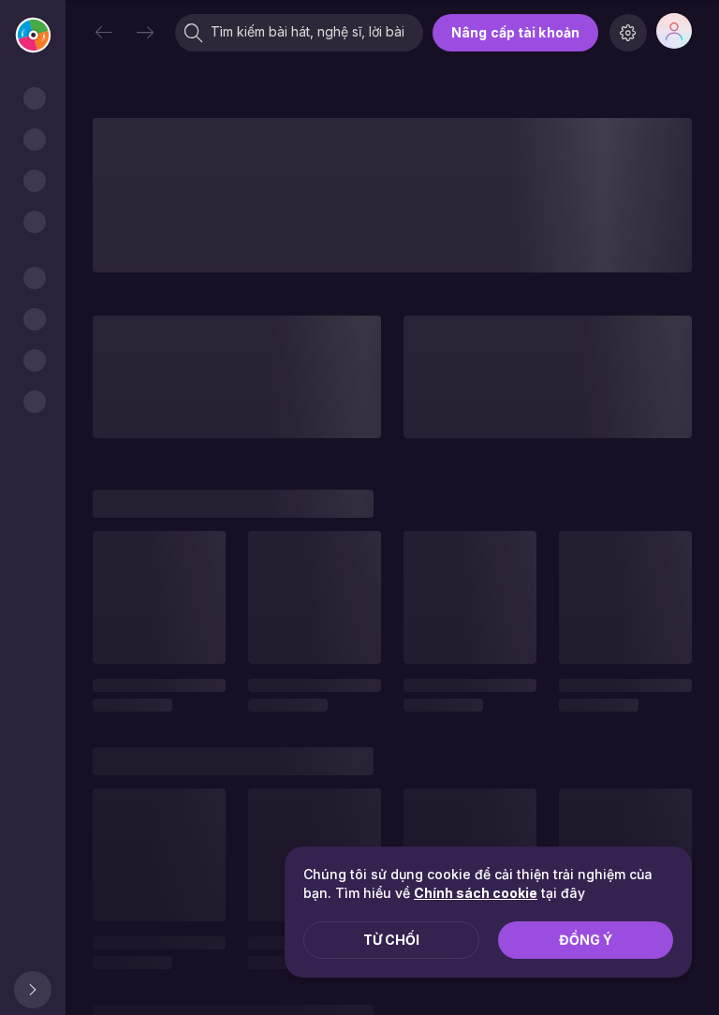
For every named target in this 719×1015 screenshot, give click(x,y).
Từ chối (391, 940)
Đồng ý (585, 940)
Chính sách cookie (475, 893)
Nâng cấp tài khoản (515, 32)
